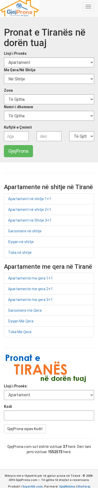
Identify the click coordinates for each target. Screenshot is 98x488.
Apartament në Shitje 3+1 (29, 220)
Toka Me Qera (19, 332)
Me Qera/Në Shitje (19, 70)
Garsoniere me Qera (25, 310)
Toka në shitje (20, 252)
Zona (8, 90)
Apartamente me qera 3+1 (30, 300)
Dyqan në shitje (21, 242)
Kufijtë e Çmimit (18, 127)
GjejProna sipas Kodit (25, 429)
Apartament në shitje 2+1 (29, 209)
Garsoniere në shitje (25, 231)
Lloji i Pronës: (16, 386)
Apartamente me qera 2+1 (30, 289)
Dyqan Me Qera (20, 321)
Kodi (8, 406)
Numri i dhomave (18, 107)
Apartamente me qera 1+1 (30, 278)
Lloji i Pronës (15, 53)
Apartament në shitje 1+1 (29, 199)
